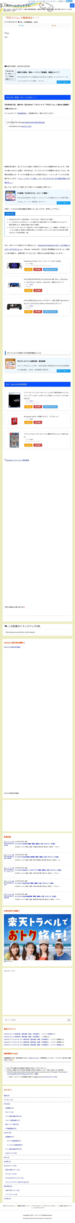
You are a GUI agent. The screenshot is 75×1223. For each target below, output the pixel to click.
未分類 (7, 1161)
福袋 (6, 1095)
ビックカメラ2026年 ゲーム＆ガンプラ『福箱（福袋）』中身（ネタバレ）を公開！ (38, 870)
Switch (7, 1133)
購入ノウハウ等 (12, 1124)
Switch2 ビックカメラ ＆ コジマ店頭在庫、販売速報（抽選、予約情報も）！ (27, 1039)
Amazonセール (10, 1166)
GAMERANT (22, 113)
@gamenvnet (33, 1058)
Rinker (31, 263)
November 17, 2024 (51, 1077)
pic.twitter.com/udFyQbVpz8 (33, 122)
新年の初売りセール (12, 1170)
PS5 (21, 22)
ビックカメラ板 (41, 1)
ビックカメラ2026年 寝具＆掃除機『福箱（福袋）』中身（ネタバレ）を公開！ (37, 857)
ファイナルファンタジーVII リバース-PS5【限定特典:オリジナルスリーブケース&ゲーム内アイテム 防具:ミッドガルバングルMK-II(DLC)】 (46, 395)
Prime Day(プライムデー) (14, 1178)
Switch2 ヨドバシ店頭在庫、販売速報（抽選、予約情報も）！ (23, 1034)
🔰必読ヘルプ (62, 1)
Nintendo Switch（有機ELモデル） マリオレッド (41, 416)
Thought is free (47, 1218)
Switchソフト (11, 1153)
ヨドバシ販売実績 (14, 1141)
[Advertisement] (37, 50)
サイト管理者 (48, 1034)
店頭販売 (9, 1108)
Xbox (6, 1157)
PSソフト (9, 1112)
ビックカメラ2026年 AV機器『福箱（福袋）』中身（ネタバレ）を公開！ (35, 844)
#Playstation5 (25, 1074)
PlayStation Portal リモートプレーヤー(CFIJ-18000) (42, 261)
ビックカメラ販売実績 (15, 1145)
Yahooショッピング (50, 269)
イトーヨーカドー (51, 1)
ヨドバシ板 (32, 1)
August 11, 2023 (26, 126)
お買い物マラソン (12, 1190)
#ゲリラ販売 (34, 1074)
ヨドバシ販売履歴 (12, 1120)
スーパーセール (11, 1194)
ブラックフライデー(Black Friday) (17, 1182)
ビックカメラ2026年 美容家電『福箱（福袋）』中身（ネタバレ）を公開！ (36, 896)
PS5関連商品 (28, 22)
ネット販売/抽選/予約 (13, 1116)
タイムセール (11, 1174)
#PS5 (19, 1074)
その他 (35, 22)
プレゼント (8, 1100)
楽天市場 (37, 269)
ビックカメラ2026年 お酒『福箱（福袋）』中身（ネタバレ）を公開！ (34, 883)
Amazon (28, 269)
